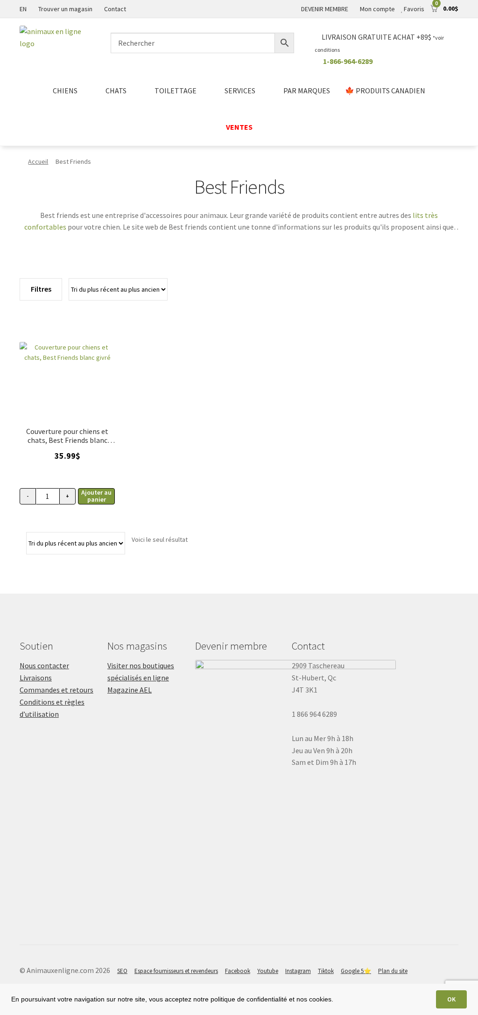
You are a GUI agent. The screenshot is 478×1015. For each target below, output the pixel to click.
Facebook (237, 971)
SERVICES (240, 90)
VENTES (239, 127)
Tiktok (326, 971)
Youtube (267, 971)
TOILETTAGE (176, 90)
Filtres (41, 289)
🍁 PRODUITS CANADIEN (385, 90)
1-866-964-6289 (348, 61)
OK (451, 999)
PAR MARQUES (306, 90)
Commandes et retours (56, 689)
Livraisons (36, 677)
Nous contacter (44, 665)
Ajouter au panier (96, 496)
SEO (122, 971)
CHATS (116, 90)
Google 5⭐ (356, 971)
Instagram (298, 971)
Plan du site (393, 971)
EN (23, 9)
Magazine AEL (129, 689)
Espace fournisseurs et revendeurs (176, 971)
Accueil (38, 161)
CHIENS (65, 90)
